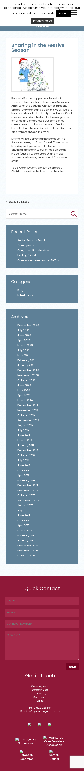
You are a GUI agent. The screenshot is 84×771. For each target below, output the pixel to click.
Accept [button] (64, 13)
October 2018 (26, 455)
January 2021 (25, 365)
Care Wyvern (27, 168)
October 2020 (26, 380)
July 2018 (23, 460)
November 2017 (27, 490)
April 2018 (23, 475)
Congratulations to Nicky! (33, 250)
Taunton (59, 171)
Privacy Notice (42, 21)
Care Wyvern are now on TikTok (38, 260)
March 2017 (24, 530)
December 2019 (27, 405)
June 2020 (24, 385)
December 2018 (27, 450)
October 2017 (26, 495)
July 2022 (23, 350)
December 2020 (28, 370)
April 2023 (23, 340)
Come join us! (26, 245)
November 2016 (27, 550)
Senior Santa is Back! (31, 240)
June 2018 (23, 465)
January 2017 (25, 540)
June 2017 (23, 515)
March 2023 (25, 345)
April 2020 (23, 395)
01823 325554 (43, 708)
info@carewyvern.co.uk (44, 711)
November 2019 (27, 410)
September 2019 (28, 420)
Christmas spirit (21, 171)
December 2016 (27, 545)
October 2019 (26, 415)
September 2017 (28, 500)
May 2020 (23, 390)
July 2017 (23, 510)
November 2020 (28, 375)
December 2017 (27, 485)
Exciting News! (26, 255)
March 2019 (24, 440)
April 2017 (23, 525)
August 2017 (25, 505)
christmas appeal (49, 168)
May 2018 (23, 470)
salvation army (43, 171)
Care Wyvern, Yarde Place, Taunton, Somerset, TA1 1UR (40, 693)
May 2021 (23, 355)
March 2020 (25, 400)
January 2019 (25, 445)
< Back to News (17, 201)
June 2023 (24, 335)
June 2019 (23, 435)
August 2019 (25, 425)
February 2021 (26, 360)
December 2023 (28, 325)
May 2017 (23, 520)
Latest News (25, 295)
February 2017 (26, 535)
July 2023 (23, 330)
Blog (20, 290)
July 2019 (23, 430)
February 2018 (26, 480)
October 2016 (26, 555)
